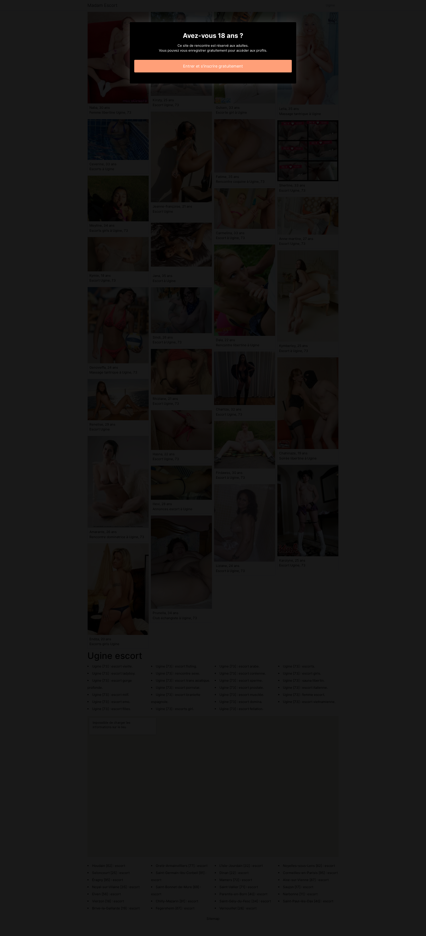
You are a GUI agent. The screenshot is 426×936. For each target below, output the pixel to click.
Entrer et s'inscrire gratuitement (213, 66)
